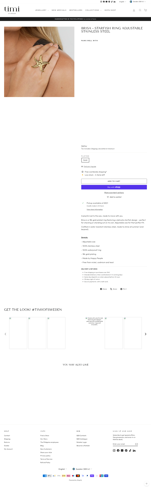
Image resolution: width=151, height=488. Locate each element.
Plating (85, 156)
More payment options (114, 192)
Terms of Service (46, 459)
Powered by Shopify (75, 480)
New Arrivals (59, 10)
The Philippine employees (49, 442)
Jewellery (41, 10)
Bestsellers (76, 10)
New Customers (46, 449)
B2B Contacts (81, 436)
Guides (6, 446)
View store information (95, 209)
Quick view (21, 403)
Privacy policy (45, 456)
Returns (7, 442)
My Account (8, 449)
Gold (85, 160)
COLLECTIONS (92, 10)
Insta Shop (110, 10)
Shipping (94, 149)
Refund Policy (45, 462)
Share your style (46, 452)
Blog (42, 446)
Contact (7, 436)
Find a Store (44, 436)
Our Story (43, 439)
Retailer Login (82, 442)
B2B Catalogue (82, 439)
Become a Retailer (83, 446)
